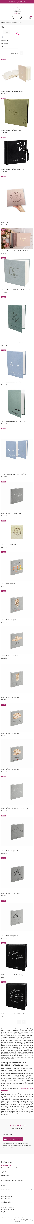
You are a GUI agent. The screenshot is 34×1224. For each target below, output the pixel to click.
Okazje (20, 22)
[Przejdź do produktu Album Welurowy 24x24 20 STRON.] (17, 73)
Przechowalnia (5, 1198)
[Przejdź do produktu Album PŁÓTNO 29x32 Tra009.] (17, 916)
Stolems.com (17, 1220)
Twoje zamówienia (7, 1194)
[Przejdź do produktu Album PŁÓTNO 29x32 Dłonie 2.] (17, 640)
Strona (12, 53)
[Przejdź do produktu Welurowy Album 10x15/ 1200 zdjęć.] (17, 957)
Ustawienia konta (6, 1196)
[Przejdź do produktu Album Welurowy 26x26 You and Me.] (17, 151)
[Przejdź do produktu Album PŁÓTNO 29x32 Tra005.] (17, 874)
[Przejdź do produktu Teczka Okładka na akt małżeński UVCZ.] (17, 403)
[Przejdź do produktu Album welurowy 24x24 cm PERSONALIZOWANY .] (17, 238)
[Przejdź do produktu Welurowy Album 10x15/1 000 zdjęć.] (17, 996)
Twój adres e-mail (7, 1134)
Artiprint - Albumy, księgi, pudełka (9, 22)
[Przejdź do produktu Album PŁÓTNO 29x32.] (17, 566)
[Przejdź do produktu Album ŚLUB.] (17, 198)
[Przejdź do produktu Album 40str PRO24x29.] (17, 531)
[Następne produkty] (19, 1022)
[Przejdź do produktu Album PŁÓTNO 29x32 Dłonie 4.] (17, 717)
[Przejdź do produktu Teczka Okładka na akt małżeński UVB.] (17, 364)
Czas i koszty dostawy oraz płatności (12, 1180)
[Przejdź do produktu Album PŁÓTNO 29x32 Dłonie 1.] (17, 604)
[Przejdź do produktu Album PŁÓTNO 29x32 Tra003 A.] (17, 831)
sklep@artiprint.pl (7, 1165)
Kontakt (3, 1185)
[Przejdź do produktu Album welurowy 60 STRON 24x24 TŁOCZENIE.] (17, 272)
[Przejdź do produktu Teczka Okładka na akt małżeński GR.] (17, 318)
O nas (3, 1183)
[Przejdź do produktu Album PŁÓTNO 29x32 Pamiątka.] (17, 496)
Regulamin (4, 1212)
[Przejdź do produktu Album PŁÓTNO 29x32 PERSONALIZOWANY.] (17, 791)
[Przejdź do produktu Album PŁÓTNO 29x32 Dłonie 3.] (17, 679)
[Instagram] (2, 1172)
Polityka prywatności (7, 1209)
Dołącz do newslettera (12, 1139)
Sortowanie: (4, 43)
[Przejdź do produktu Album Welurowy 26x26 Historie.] (17, 112)
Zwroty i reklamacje (7, 1207)
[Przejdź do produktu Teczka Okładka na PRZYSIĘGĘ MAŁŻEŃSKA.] (17, 450)
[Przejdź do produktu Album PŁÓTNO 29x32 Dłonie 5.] (17, 753)
